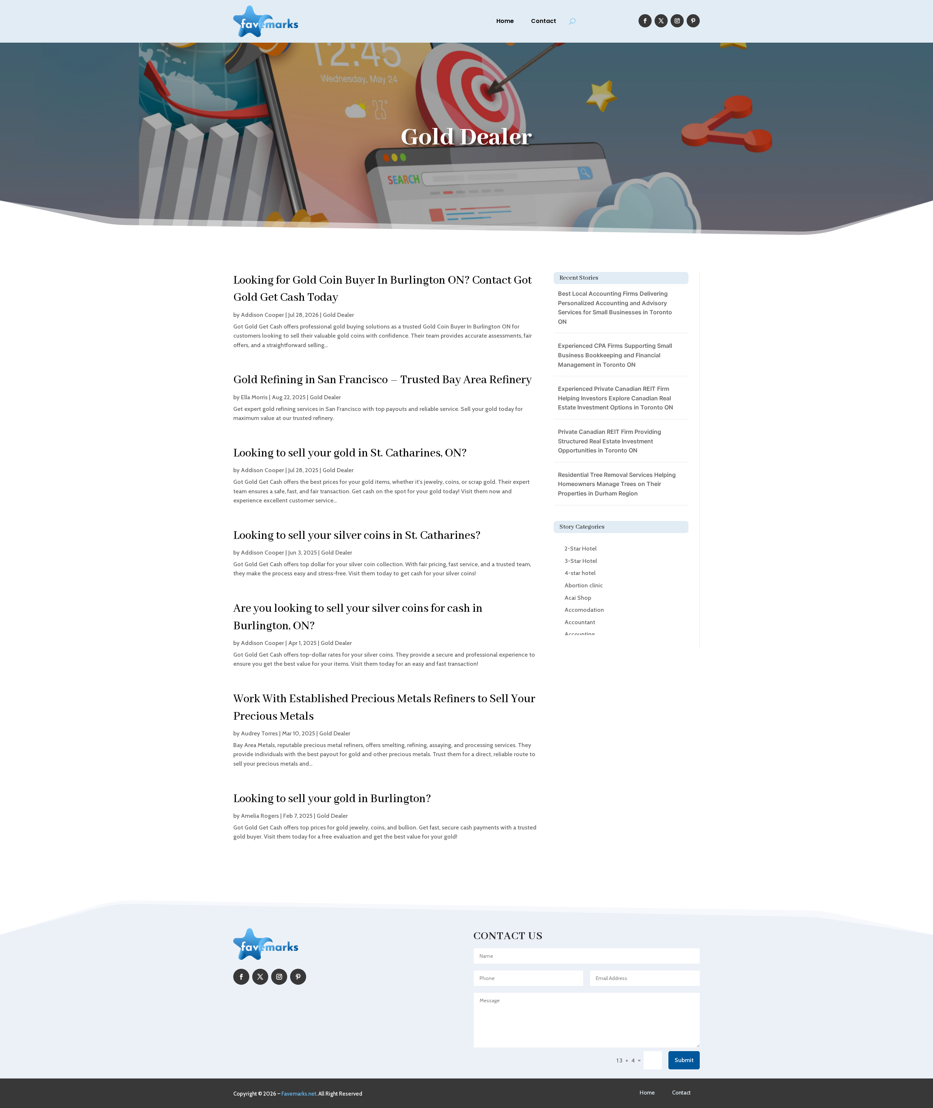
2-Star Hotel (581, 548)
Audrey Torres (259, 733)
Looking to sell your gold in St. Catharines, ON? (350, 453)
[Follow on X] (661, 20)
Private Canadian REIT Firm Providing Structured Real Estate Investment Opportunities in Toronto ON (609, 441)
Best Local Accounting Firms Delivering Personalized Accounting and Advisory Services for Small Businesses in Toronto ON (615, 307)
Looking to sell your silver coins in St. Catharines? (357, 535)
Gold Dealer (338, 314)
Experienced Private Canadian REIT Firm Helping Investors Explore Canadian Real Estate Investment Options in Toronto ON (615, 398)
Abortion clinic (584, 585)
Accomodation (584, 609)
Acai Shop (578, 597)
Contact (543, 21)
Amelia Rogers (260, 815)
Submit (684, 1060)
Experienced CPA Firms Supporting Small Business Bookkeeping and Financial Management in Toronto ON (615, 355)
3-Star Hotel (581, 560)
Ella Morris (254, 397)
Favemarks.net (298, 1093)
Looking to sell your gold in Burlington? (332, 799)
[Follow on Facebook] (645, 20)
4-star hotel (580, 572)
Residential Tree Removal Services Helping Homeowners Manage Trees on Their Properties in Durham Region (617, 484)
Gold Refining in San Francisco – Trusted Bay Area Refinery (382, 380)
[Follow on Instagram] (677, 20)
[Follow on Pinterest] (693, 20)
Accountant (580, 622)
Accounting (580, 634)
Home (505, 21)
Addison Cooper (262, 314)
